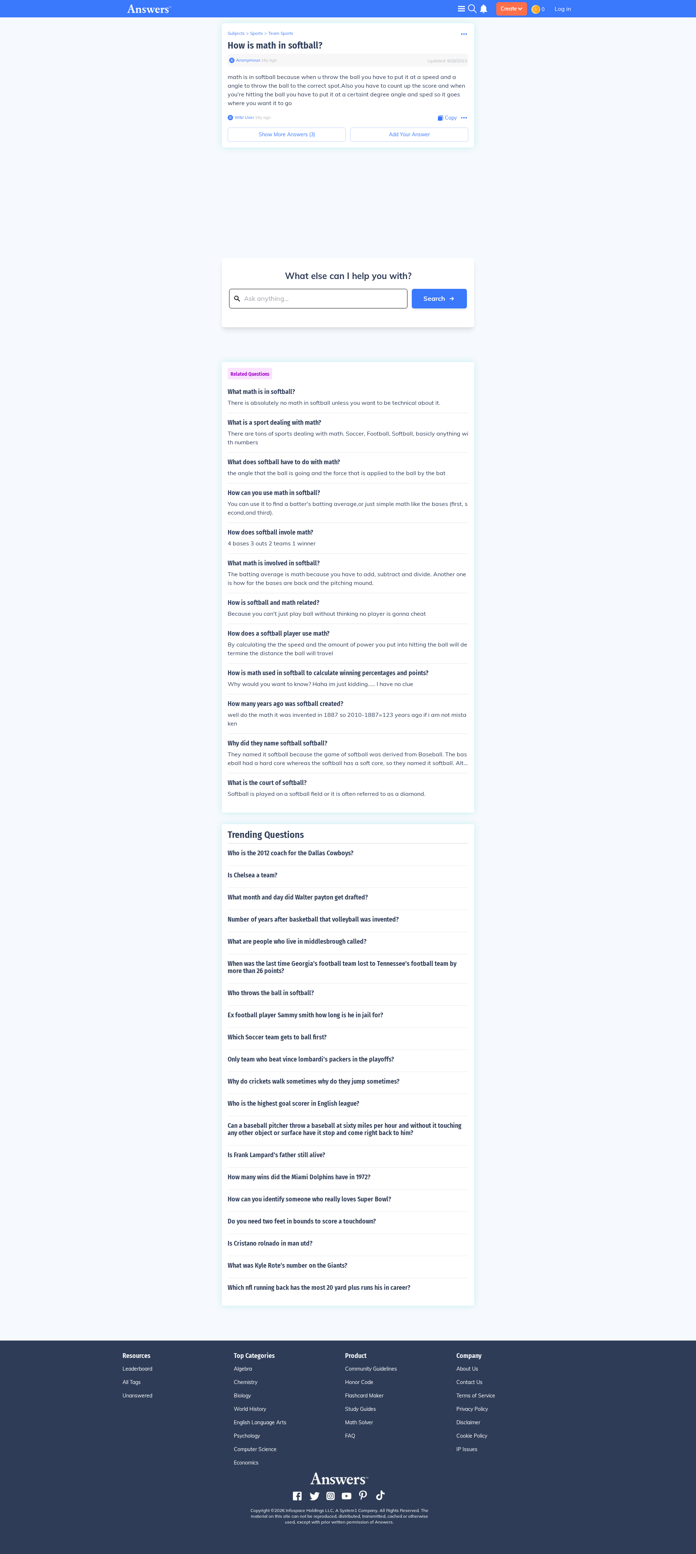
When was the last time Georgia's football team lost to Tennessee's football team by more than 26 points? (342, 967)
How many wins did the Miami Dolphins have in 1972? (299, 1177)
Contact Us (469, 1382)
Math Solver (359, 1422)
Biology (242, 1395)
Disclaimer (468, 1422)
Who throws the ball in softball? (271, 993)
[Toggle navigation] (461, 8)
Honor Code (359, 1382)
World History (250, 1409)
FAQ (350, 1436)
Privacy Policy (472, 1409)
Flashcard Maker (364, 1395)
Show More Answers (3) (287, 134)
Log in (563, 8)
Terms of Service (475, 1395)
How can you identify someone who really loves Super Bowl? (309, 1199)
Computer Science (255, 1449)
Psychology (247, 1436)
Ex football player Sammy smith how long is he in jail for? (305, 1015)
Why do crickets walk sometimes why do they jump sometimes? (313, 1081)
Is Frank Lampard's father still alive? (276, 1155)
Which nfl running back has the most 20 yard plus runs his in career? (319, 1288)
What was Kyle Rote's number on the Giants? (287, 1266)
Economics (246, 1462)
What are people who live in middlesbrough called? (297, 942)
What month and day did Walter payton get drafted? (298, 897)
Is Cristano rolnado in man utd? (270, 1243)
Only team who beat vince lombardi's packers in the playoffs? (311, 1059)
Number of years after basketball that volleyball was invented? (313, 919)
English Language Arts (260, 1422)
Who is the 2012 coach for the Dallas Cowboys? (290, 853)
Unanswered (137, 1395)
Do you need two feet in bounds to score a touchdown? (302, 1221)
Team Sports (280, 33)
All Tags (132, 1382)
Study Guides (360, 1409)
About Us (467, 1369)
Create (509, 8)
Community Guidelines (371, 1369)
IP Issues (466, 1449)
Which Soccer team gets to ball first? (277, 1037)
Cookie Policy (471, 1436)
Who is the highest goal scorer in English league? (293, 1104)
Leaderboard (137, 1369)
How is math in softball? (275, 45)
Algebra (243, 1369)
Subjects (236, 33)
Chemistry (245, 1382)
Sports (256, 33)
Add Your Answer (409, 134)
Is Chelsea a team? (252, 875)
